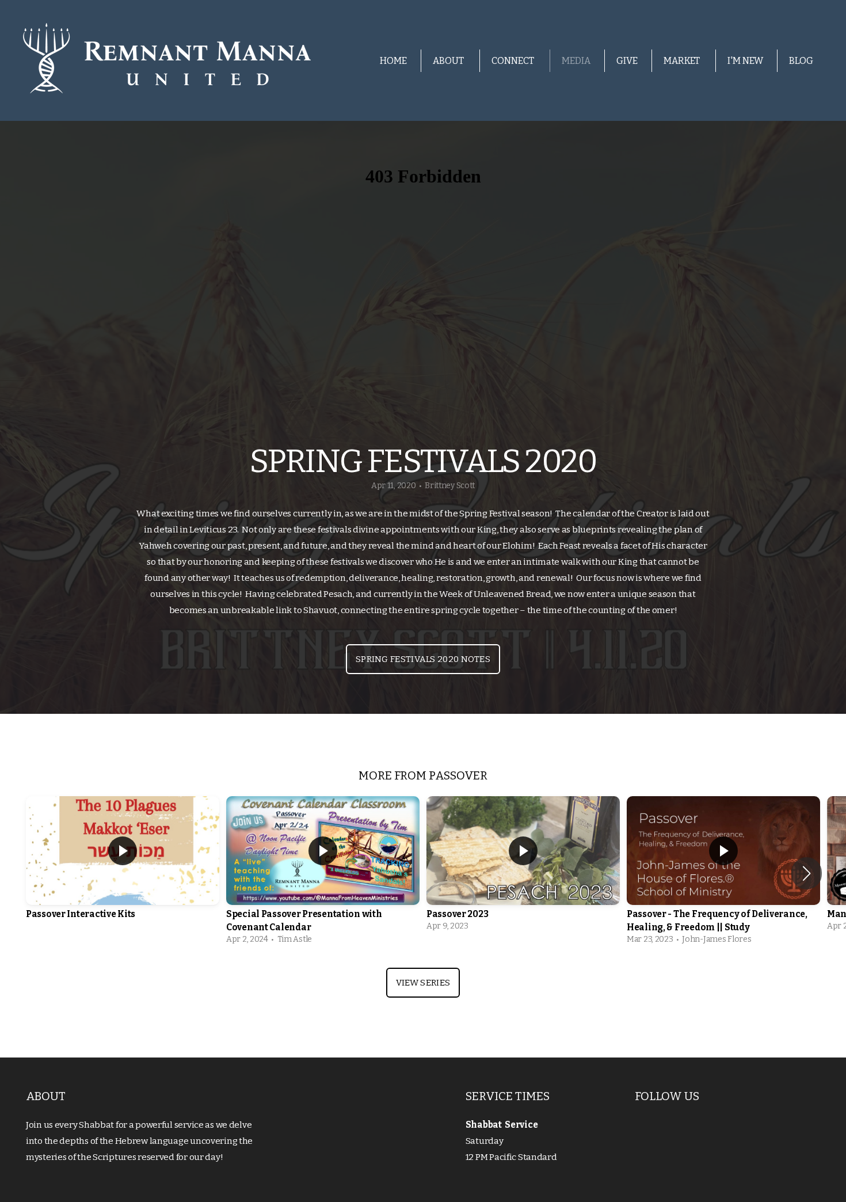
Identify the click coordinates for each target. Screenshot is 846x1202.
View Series (423, 982)
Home (393, 60)
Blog (801, 60)
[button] (806, 873)
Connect (513, 60)
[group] (122, 866)
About (449, 60)
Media (576, 60)
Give (627, 60)
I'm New (745, 60)
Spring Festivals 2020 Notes (423, 659)
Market (683, 60)
